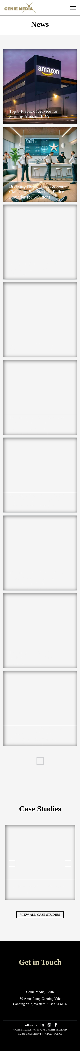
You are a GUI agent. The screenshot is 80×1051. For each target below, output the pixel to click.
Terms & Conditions (29, 1034)
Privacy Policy (53, 1034)
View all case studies (40, 914)
